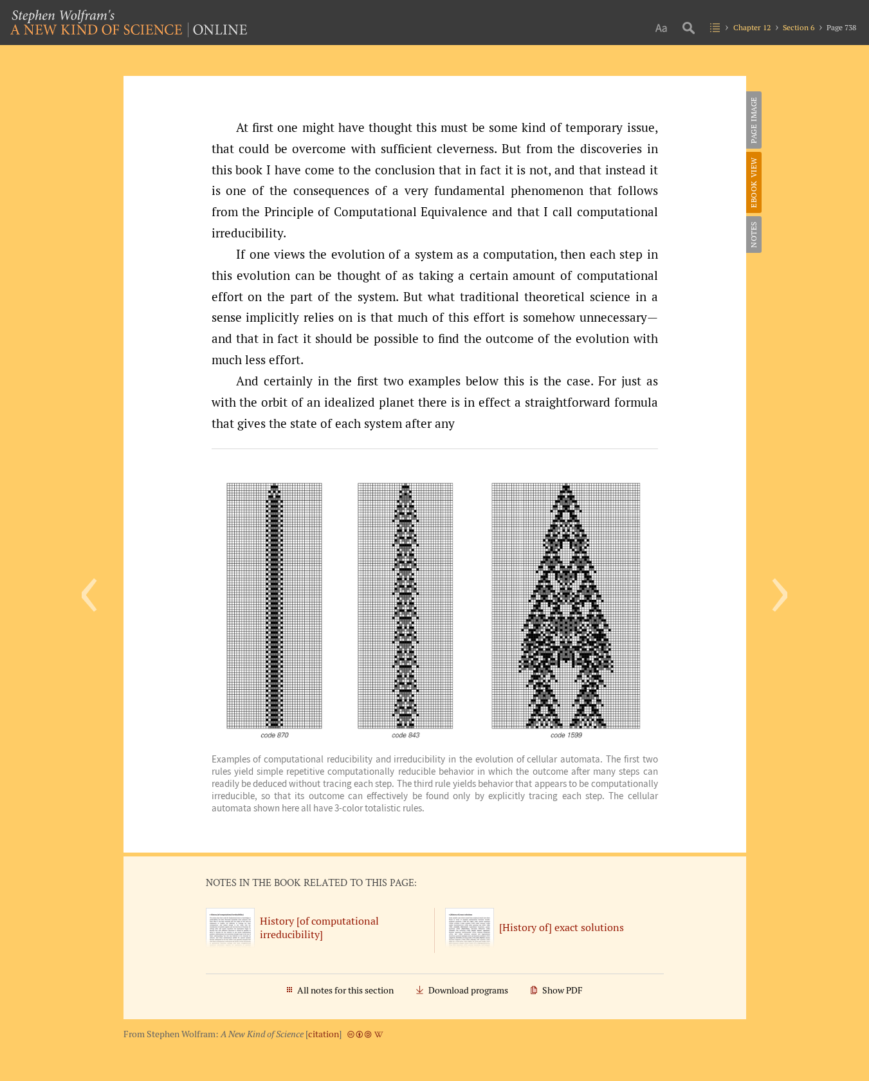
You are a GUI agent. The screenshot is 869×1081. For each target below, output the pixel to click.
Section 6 (798, 27)
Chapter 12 (752, 27)
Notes (753, 234)
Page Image (753, 120)
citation (323, 1034)
